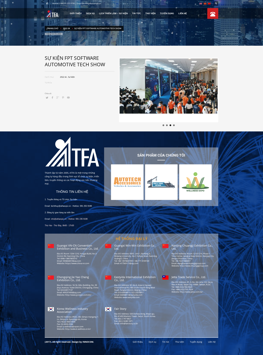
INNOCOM (87, 341)
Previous (115, 90)
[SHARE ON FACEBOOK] (52, 97)
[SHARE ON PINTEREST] (63, 97)
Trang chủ (52, 28)
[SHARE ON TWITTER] (47, 97)
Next (222, 90)
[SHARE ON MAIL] (68, 97)
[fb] (47, 3)
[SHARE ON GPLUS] (57, 97)
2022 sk (66, 28)
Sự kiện (71, 77)
